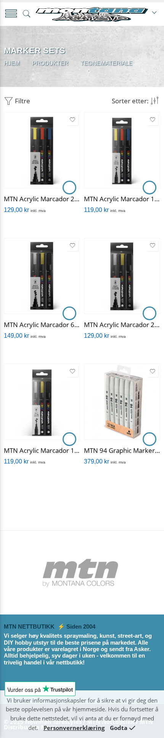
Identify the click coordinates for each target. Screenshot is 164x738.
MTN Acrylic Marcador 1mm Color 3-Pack (122, 198)
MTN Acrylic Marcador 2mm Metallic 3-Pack (122, 324)
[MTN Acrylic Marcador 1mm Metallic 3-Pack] (42, 402)
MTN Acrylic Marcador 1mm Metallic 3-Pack (42, 450)
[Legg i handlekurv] (69, 187)
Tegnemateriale (106, 63)
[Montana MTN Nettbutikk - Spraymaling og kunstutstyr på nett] (91, 14)
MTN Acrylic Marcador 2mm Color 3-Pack (42, 198)
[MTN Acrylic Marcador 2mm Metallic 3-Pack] (122, 276)
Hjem (12, 63)
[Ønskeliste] (72, 119)
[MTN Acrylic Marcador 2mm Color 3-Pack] (42, 150)
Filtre (21, 100)
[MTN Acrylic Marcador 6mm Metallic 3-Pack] (42, 276)
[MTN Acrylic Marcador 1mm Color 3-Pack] (122, 150)
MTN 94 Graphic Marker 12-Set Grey (122, 450)
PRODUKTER (50, 63)
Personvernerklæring (74, 728)
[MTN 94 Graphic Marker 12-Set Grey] (122, 402)
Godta (118, 728)
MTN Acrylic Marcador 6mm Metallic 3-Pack (42, 324)
